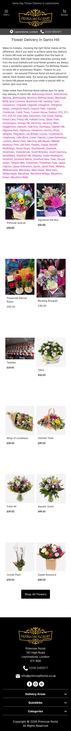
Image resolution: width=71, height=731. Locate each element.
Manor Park (19, 141)
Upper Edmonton (22, 166)
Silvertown (8, 151)
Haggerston (9, 126)
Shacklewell (37, 148)
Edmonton (35, 115)
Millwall (55, 141)
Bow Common (17, 101)
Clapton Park (38, 108)
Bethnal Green (46, 97)
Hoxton (48, 130)
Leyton (43, 133)
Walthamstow (10, 169)
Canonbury (9, 104)
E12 (5, 115)
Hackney (36, 122)
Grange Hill (23, 122)
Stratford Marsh (23, 159)
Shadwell (51, 148)
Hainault (21, 126)
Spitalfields (9, 155)
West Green (37, 169)
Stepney (37, 155)
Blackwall (60, 97)
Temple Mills (17, 162)
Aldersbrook (60, 94)
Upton (36, 166)
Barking (7, 97)
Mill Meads (44, 141)
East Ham (22, 115)
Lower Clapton (37, 137)
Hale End (33, 126)
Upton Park (48, 166)
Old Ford (25, 144)
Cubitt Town (22, 112)
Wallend (60, 166)
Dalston (53, 112)
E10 (60, 112)
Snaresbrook (23, 151)
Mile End (32, 141)
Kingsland (18, 133)
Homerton (36, 130)
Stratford (8, 159)
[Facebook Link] (30, 683)
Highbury (25, 130)
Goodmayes (9, 122)
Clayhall (51, 108)
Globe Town (52, 119)
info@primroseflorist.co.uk (38, 675)
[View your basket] (64, 12)
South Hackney (57, 151)
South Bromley (39, 151)
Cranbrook (8, 112)
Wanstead (24, 169)
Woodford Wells (19, 177)
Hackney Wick (50, 122)
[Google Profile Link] (41, 683)
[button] (35, 693)
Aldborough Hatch (42, 94)
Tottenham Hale (48, 162)
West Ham (51, 169)
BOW (5, 101)
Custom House (39, 112)
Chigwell (21, 104)
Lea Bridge (32, 133)
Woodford (23, 173)
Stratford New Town (44, 159)
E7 (14, 115)
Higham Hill (58, 126)
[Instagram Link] (36, 683)
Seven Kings (23, 148)
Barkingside (19, 97)
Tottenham (32, 162)
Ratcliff (53, 144)
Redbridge (8, 148)
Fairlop (58, 115)
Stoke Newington (53, 155)
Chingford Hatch (20, 108)
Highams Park (10, 130)
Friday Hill (22, 119)
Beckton (32, 97)
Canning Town (51, 101)
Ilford (56, 130)
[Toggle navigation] (6, 12)
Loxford (7, 141)
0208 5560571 (53, 31)
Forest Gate (9, 119)
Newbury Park (11, 144)
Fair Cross (47, 115)
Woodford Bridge (39, 173)
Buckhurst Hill (34, 101)
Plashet (35, 144)
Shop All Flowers (36, 594)
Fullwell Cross (36, 119)
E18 (10, 115)
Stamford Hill (23, 155)
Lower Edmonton (56, 137)
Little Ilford (22, 137)
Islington (7, 133)
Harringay (44, 126)
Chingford (43, 104)
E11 (66, 112)
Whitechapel (10, 173)
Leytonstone (56, 133)
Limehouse (9, 137)
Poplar (44, 144)
